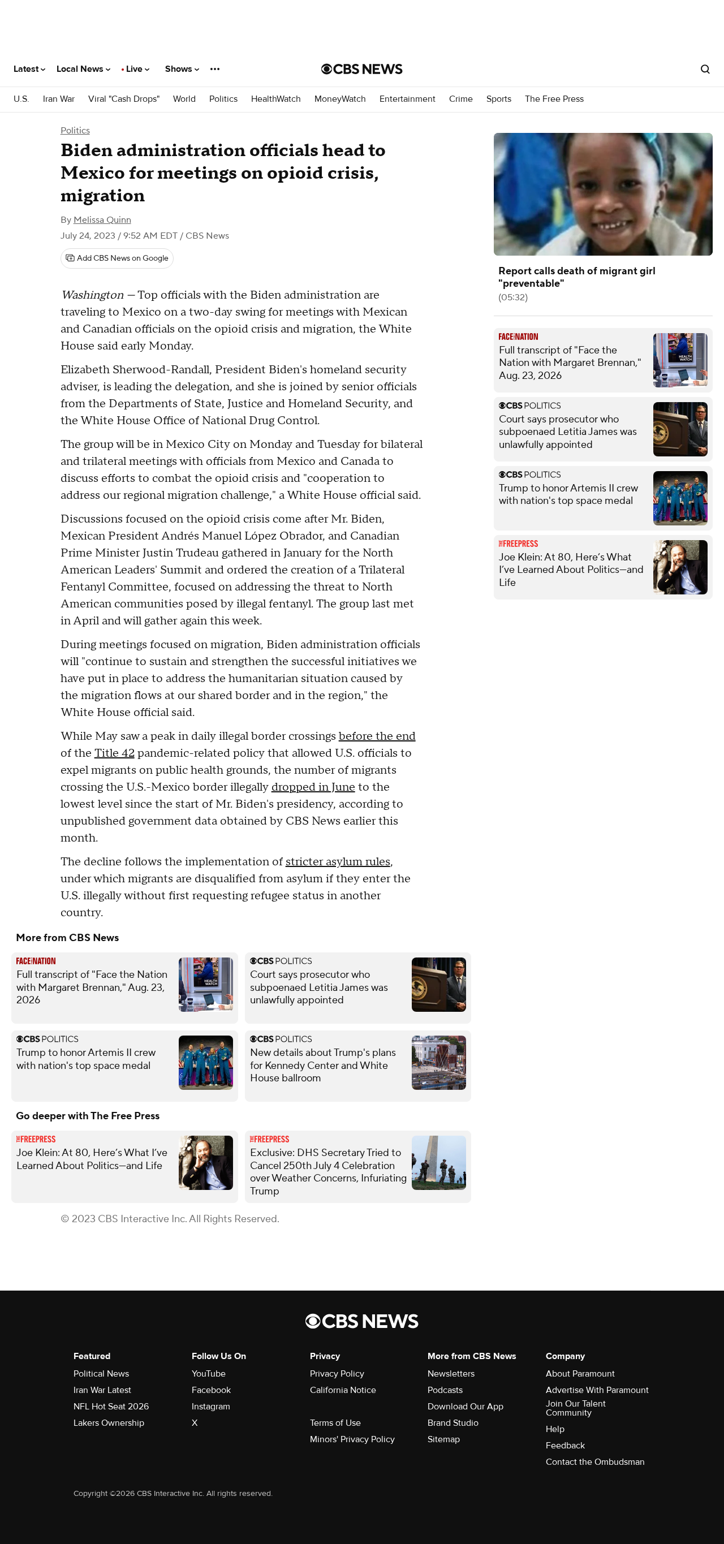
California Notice (343, 1390)
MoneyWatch (340, 99)
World (184, 99)
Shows (180, 69)
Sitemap (444, 1439)
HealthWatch (276, 99)
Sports (498, 99)
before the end (377, 736)
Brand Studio (453, 1422)
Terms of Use (335, 1422)
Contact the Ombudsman (595, 1462)
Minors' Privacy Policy (352, 1439)
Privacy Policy (337, 1373)
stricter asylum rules (338, 862)
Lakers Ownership (109, 1422)
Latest (27, 69)
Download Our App (465, 1406)
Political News (101, 1373)
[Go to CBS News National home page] (362, 69)
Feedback (565, 1445)
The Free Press (554, 99)
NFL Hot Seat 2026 (111, 1406)
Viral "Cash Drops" (124, 99)
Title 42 (114, 753)
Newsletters (451, 1373)
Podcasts (445, 1390)
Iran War (59, 99)
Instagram (211, 1406)
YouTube (209, 1373)
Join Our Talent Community (576, 1408)
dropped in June (313, 787)
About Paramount (580, 1373)
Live (135, 69)
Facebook (211, 1390)
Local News (81, 69)
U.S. (21, 99)
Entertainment (408, 99)
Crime (461, 99)
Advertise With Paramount (597, 1390)
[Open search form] (705, 69)
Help (555, 1429)
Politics (223, 99)
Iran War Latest (102, 1390)
